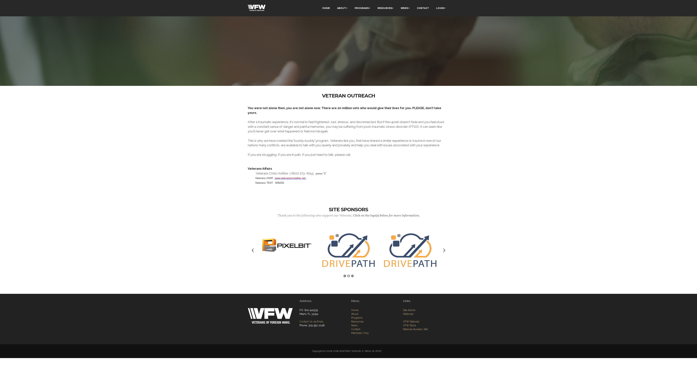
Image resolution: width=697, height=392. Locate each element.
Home (354, 310)
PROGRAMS (362, 8)
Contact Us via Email (311, 321)
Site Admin (409, 310)
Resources (357, 321)
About (354, 314)
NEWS (404, 8)
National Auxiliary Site (415, 329)
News (354, 325)
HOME (326, 8)
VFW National (411, 321)
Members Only (360, 333)
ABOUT (341, 8)
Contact (355, 329)
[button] (252, 250)
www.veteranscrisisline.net (290, 178)
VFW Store (409, 325)
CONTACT (423, 8)
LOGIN (440, 8)
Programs (357, 317)
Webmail (408, 314)
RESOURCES (385, 8)
